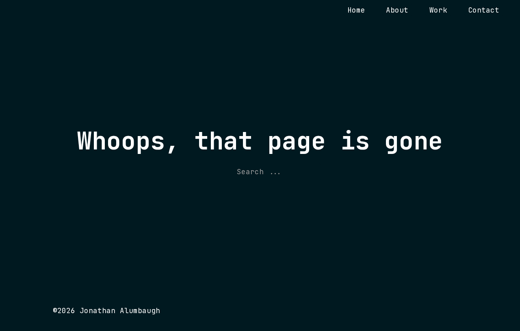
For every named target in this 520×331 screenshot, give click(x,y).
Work (438, 10)
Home (356, 10)
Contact (483, 10)
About (397, 10)
